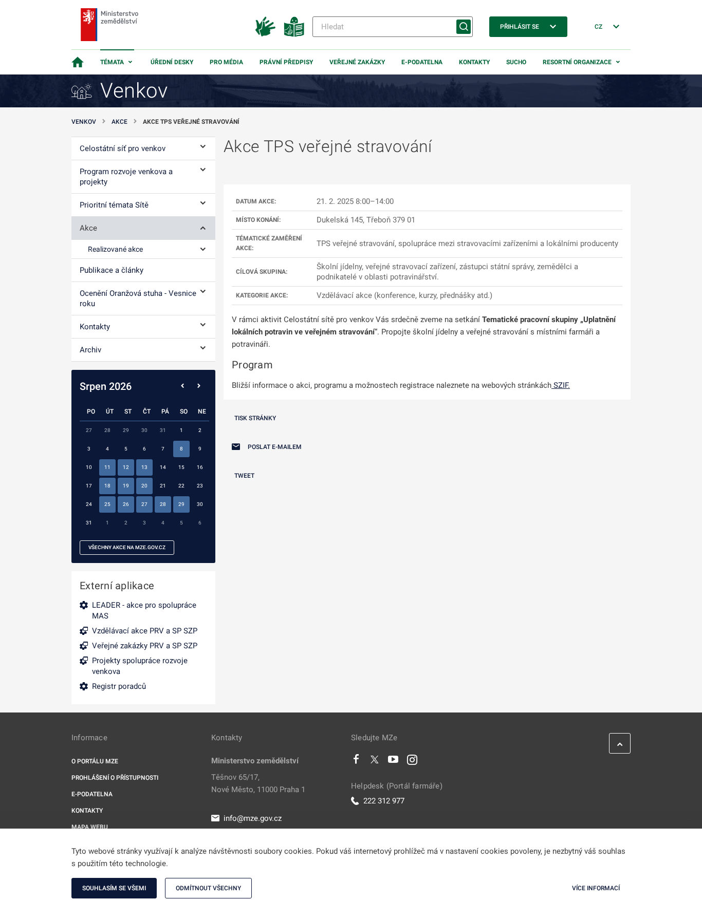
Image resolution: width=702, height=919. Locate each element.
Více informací (596, 888)
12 (126, 467)
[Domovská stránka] (77, 62)
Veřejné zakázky (357, 62)
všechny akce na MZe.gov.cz (126, 547)
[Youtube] (393, 761)
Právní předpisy (286, 62)
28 (163, 504)
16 (200, 467)
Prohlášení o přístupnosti (114, 777)
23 (200, 486)
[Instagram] (412, 761)
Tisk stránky (255, 418)
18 (107, 486)
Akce (119, 121)
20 (144, 486)
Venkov (83, 121)
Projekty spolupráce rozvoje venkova (140, 666)
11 (107, 467)
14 (163, 467)
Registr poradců (119, 686)
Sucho (516, 62)
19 (126, 486)
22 (181, 486)
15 (181, 467)
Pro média (226, 62)
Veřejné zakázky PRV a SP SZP (144, 645)
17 (89, 486)
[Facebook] (356, 761)
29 (181, 504)
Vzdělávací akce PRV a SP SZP (144, 630)
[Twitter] (375, 761)
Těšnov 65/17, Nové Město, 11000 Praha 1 (258, 783)
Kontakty (474, 62)
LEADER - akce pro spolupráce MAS (144, 611)
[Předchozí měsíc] (182, 386)
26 (126, 504)
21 (163, 486)
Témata (112, 62)
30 (200, 504)
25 (107, 504)
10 (89, 467)
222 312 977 (383, 800)
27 (144, 504)
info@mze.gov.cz (253, 818)
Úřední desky (172, 62)
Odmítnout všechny (208, 888)
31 (89, 523)
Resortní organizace (577, 62)
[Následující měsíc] (199, 386)
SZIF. (560, 385)
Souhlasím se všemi (114, 888)
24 (89, 504)
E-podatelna (421, 62)
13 (144, 467)
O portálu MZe (94, 761)
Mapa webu (89, 827)
